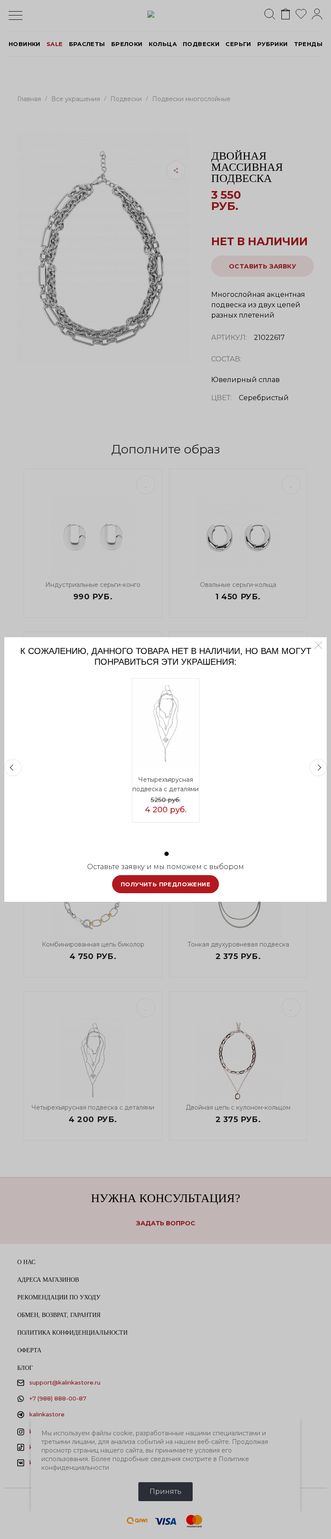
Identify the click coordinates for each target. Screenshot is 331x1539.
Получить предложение (165, 884)
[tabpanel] (166, 750)
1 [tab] (167, 853)
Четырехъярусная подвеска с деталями (165, 784)
